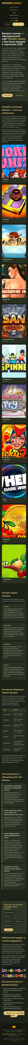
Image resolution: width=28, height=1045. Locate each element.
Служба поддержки (14, 15)
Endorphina (10, 925)
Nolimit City (10, 921)
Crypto (14, 12)
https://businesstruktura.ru (9, 1034)
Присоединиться (18, 24)
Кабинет (8, 24)
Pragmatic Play (10, 912)
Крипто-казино (19, 95)
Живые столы (14, 10)
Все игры (13, 20)
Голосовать (8, 929)
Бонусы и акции (14, 7)
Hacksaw (20, 921)
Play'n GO (9, 917)
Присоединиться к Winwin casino (15, 1014)
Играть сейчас (7, 95)
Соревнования (14, 18)
